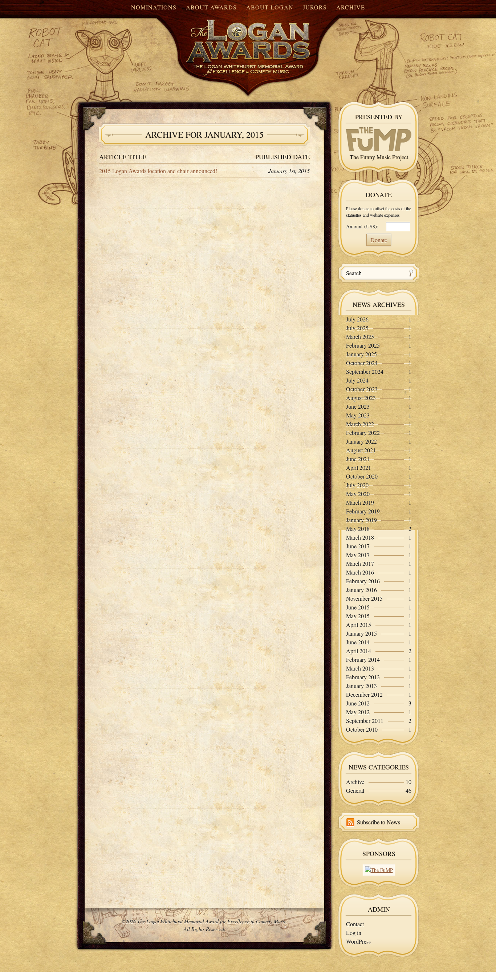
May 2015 (358, 616)
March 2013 (360, 668)
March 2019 (360, 502)
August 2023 (361, 397)
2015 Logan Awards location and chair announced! (158, 171)
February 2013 (363, 677)
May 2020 (358, 493)
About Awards (211, 7)
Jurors (315, 7)
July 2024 (357, 380)
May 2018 (358, 528)
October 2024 (362, 363)
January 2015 (361, 633)
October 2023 (362, 389)
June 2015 (358, 607)
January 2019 (361, 520)
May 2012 (358, 712)
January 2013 (361, 685)
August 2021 (361, 450)
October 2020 (362, 476)
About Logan (269, 7)
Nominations (153, 7)
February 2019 (363, 511)
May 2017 (358, 555)
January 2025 (361, 354)
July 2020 (357, 485)
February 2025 (363, 345)
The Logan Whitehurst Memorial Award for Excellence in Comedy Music (233, 41)
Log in (353, 932)
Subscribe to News (378, 822)
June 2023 (358, 406)
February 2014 (363, 659)
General (355, 790)
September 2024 (364, 371)
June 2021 (358, 459)
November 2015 (364, 598)
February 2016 (363, 581)
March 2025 (360, 336)
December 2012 (364, 694)
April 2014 (358, 651)
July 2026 (357, 319)
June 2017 (358, 546)
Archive (350, 7)
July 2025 (357, 328)
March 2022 (360, 424)
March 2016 (360, 572)
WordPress (358, 941)
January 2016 (361, 589)
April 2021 (358, 467)
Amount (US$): (362, 226)
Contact (355, 924)
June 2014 (358, 642)
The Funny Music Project (379, 157)
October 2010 (362, 729)
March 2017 (360, 563)
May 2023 (358, 415)
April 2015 (358, 624)
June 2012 (358, 703)
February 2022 (363, 432)
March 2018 (360, 537)
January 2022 (361, 441)
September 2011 (364, 720)
